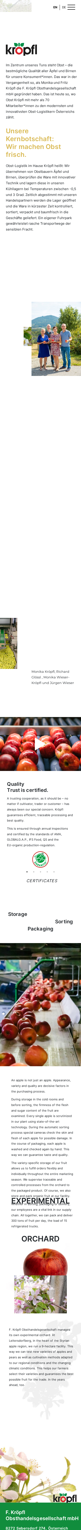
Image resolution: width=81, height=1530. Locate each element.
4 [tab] (47, 872)
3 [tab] (40, 872)
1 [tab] (27, 872)
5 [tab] (54, 872)
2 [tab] (34, 872)
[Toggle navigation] (71, 6)
